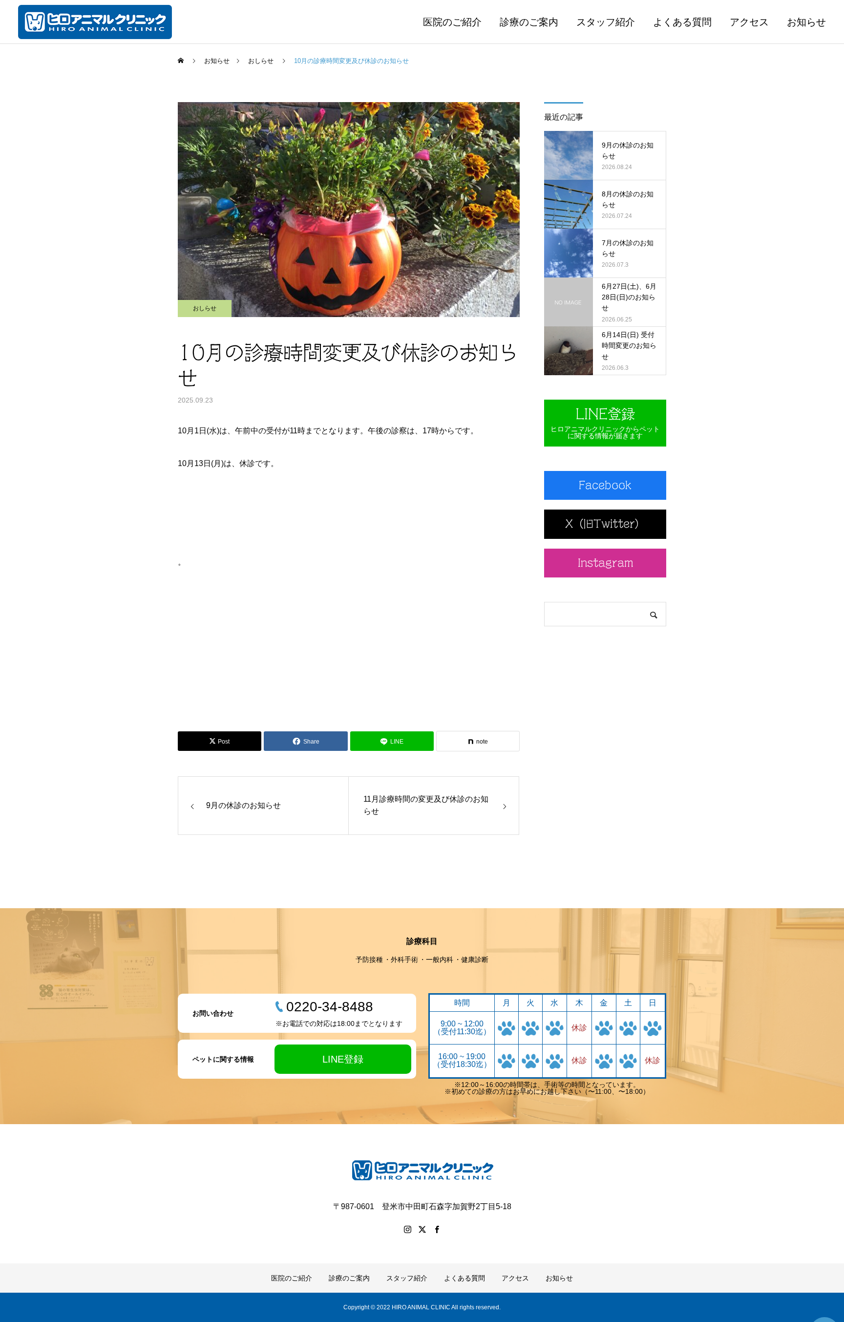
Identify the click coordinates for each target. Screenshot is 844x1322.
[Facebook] (437, 1229)
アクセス (749, 22)
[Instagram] (407, 1229)
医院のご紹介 (452, 22)
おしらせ (204, 308)
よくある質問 (682, 22)
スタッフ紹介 (605, 22)
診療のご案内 (529, 22)
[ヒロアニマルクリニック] (95, 22)
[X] (422, 1229)
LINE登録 (342, 1059)
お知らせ (806, 22)
